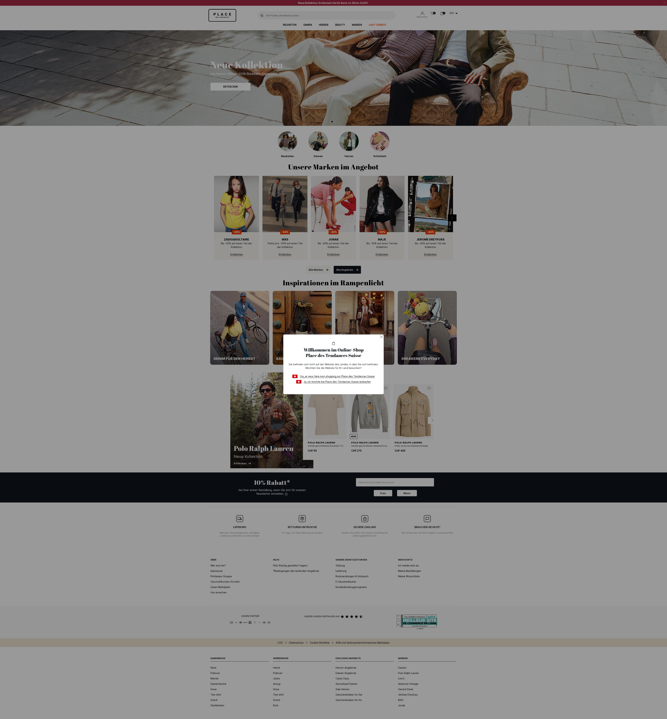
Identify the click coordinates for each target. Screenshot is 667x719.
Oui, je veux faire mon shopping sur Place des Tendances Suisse (337, 376)
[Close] (381, 337)
